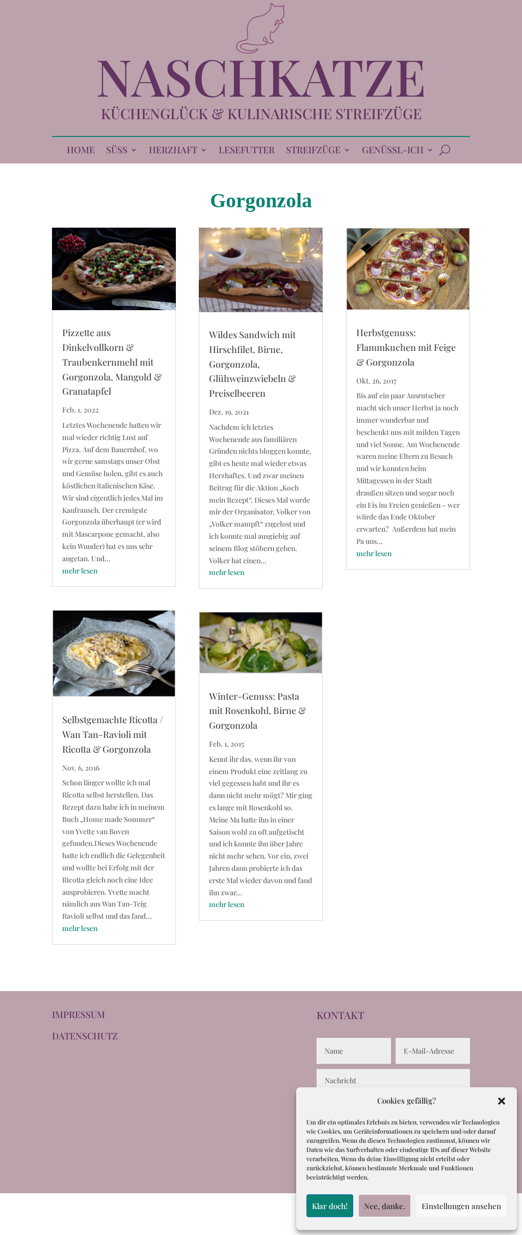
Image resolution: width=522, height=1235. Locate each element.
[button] (502, 1101)
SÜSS (116, 151)
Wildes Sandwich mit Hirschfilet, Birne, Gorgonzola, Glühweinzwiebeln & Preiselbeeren (252, 363)
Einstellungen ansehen (461, 1206)
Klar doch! (330, 1206)
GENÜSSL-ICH (393, 151)
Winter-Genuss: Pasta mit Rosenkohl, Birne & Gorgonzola (257, 711)
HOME (81, 151)
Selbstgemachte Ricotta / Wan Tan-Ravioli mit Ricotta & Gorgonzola (112, 734)
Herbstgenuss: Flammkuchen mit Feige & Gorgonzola (406, 347)
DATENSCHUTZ (85, 1036)
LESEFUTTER (247, 151)
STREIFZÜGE (313, 151)
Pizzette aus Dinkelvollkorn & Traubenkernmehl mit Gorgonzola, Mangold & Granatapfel (112, 361)
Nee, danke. (384, 1206)
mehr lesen (79, 570)
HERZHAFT (173, 151)
